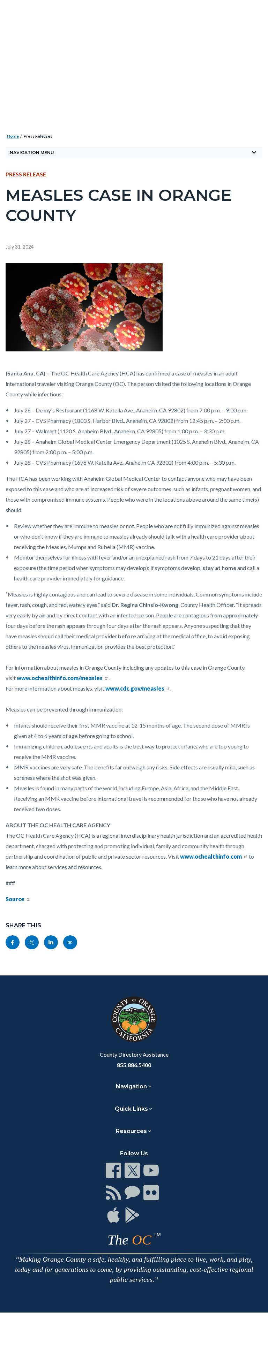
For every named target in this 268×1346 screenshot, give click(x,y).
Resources (131, 1131)
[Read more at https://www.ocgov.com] (134, 1019)
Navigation (131, 1086)
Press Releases (38, 136)
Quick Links (131, 1108)
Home (13, 136)
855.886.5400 (134, 1065)
